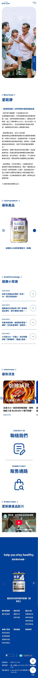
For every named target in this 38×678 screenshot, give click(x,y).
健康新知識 (6, 639)
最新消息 (17, 610)
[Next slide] (34, 583)
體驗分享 (17, 614)
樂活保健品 (29, 624)
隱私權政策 (5, 670)
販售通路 (17, 629)
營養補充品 (29, 614)
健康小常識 (6, 629)
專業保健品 (29, 620)
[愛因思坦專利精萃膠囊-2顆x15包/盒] (19, 580)
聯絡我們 (28, 629)
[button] (34, 230)
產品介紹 (28, 610)
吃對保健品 (6, 643)
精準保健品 (29, 617)
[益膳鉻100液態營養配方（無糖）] (19, 229)
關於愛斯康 (6, 610)
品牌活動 (17, 617)
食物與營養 (6, 636)
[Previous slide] (3, 583)
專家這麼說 (6, 632)
